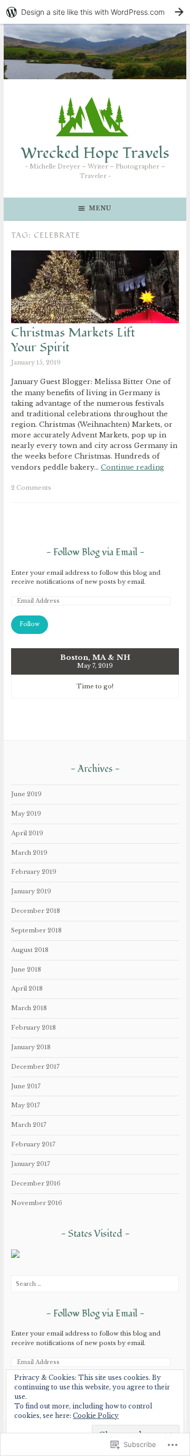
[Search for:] (95, 1283)
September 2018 (36, 930)
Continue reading (132, 467)
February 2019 (33, 871)
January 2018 (31, 1047)
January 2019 (31, 891)
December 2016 (36, 1183)
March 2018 (29, 1008)
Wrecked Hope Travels (95, 153)
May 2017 (25, 1105)
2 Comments (31, 487)
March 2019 (29, 852)
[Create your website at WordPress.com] (95, 12)
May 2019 (26, 813)
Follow (30, 624)
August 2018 (30, 950)
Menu (100, 208)
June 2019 (26, 794)
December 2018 (35, 910)
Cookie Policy (96, 1416)
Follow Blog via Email (95, 552)
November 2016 (36, 1203)
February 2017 (33, 1144)
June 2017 (26, 1086)
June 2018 (26, 969)
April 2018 (27, 988)
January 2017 (30, 1164)
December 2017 (35, 1066)
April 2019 (27, 833)
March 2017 (28, 1124)
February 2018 (33, 1027)
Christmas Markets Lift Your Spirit (73, 340)
